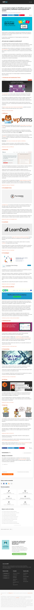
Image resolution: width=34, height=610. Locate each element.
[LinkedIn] (6, 483)
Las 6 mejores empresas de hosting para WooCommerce (10, 516)
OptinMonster (25, 573)
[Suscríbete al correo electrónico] (11, 483)
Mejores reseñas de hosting (8, 509)
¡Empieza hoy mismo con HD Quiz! (7, 402)
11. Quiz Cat (4, 405)
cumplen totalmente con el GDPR (25, 180)
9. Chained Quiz (5, 349)
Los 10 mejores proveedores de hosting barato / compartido (10, 512)
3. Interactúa (5, 149)
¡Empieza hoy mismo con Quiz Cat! (8, 433)
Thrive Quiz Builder (5, 93)
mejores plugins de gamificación (24, 442)
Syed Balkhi (17, 597)
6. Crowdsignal (5, 252)
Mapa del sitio (15, 584)
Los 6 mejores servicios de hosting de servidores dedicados (10, 523)
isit (5, 2)
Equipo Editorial (18, 12)
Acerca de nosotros (16, 573)
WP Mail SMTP (25, 581)
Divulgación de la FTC (16, 582)
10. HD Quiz (4, 379)
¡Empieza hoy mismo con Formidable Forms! (9, 219)
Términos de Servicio (15, 580)
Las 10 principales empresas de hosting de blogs (9, 515)
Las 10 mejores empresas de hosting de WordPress (9, 511)
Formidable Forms (5, 204)
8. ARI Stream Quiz (6, 320)
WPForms (4, 136)
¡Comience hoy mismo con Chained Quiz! (9, 376)
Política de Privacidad (15, 577)
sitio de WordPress (5, 49)
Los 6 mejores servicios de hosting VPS (7, 520)
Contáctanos (15, 574)
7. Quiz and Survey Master (8, 286)
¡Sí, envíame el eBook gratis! (19, 554)
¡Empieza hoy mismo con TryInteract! (8, 185)
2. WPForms (5, 113)
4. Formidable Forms (7, 187)
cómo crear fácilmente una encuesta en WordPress (10, 440)
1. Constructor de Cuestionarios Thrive (11, 77)
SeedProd (25, 578)
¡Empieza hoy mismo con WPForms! (8, 146)
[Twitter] (1, 483)
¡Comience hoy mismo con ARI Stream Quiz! (9, 346)
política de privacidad (22, 459)
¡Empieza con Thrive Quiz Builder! (7, 110)
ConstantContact (18, 336)
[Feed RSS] (9, 483)
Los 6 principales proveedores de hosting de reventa (9, 519)
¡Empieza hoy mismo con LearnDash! (8, 250)
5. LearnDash (5, 222)
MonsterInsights (26, 576)
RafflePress (25, 579)
